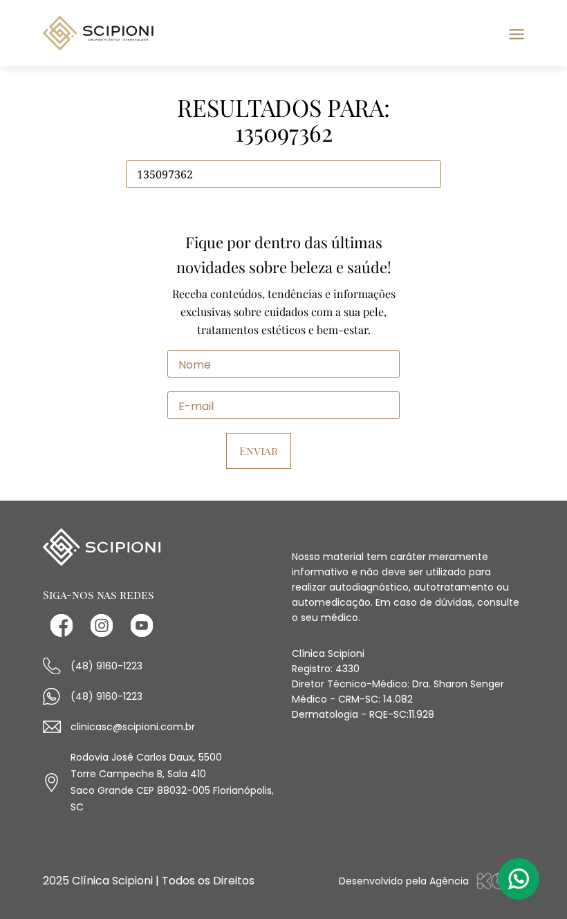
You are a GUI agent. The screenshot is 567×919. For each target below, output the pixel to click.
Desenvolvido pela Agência (404, 881)
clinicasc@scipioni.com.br (133, 727)
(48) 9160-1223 (106, 666)
